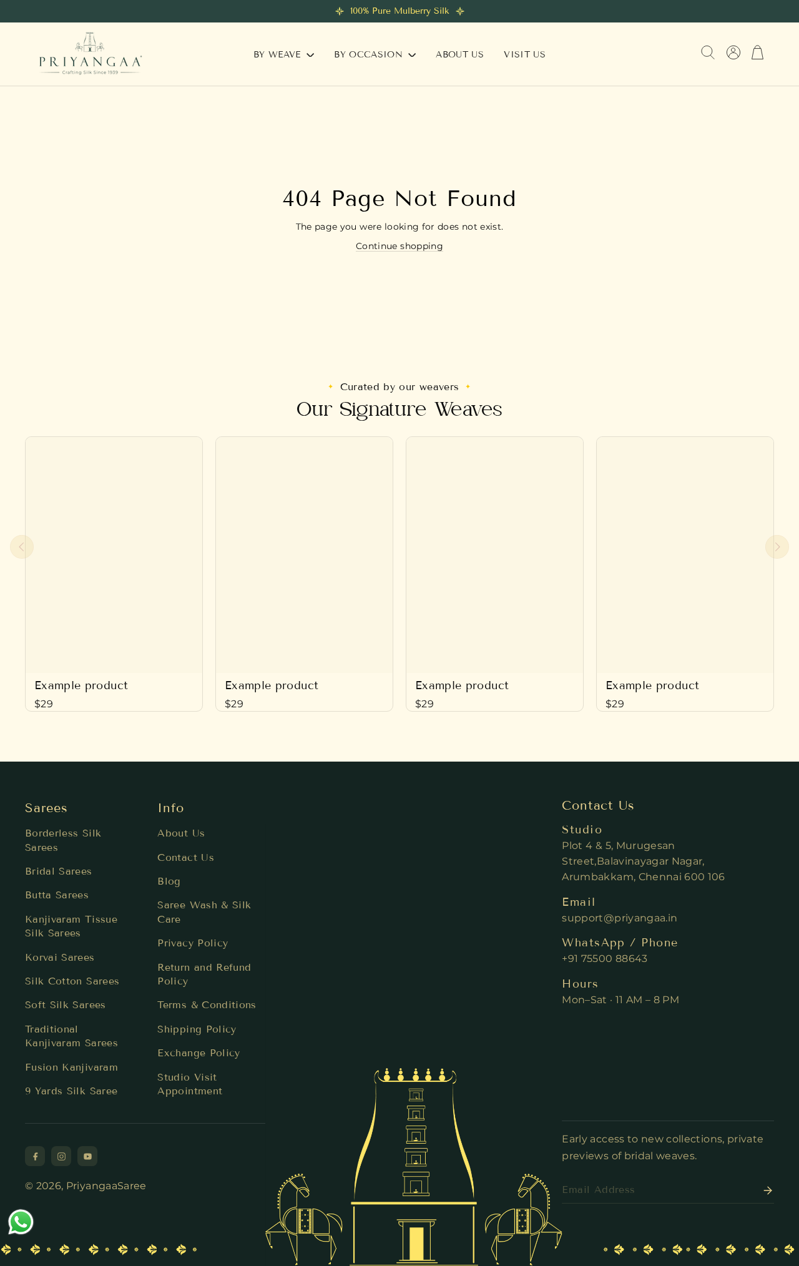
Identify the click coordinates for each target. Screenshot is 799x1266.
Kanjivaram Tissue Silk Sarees (71, 926)
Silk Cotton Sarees (72, 981)
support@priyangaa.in (619, 918)
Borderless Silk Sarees (63, 840)
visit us (525, 54)
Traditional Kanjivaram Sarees (71, 1036)
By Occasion (370, 54)
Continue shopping (399, 246)
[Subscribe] (764, 1190)
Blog (168, 881)
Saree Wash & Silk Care (204, 912)
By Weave (278, 54)
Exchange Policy (198, 1053)
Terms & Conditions (206, 1005)
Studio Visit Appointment (189, 1084)
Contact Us (185, 857)
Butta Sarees (57, 895)
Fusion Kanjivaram (71, 1067)
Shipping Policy (196, 1029)
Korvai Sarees (60, 957)
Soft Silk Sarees (65, 1005)
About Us (181, 833)
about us (460, 54)
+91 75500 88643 (604, 958)
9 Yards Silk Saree (71, 1091)
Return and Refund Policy (204, 974)
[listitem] (35, 1156)
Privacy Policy (192, 943)
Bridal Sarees (58, 871)
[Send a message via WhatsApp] (21, 1222)
